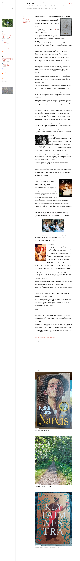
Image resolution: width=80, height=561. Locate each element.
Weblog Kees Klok (5, 74)
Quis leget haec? (5, 41)
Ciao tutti (4, 46)
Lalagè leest (4, 69)
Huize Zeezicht (5, 57)
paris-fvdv (4, 34)
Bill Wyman (4, 42)
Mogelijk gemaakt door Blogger (49, 555)
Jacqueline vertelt (5, 52)
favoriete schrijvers (26, 21)
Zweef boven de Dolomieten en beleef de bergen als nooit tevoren (7, 48)
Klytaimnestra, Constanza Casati (47, 547)
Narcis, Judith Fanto (42, 430)
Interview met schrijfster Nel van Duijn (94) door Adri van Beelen (7, 59)
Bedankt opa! (4, 75)
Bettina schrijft (36, 3)
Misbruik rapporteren (6, 14)
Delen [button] (24, 14)
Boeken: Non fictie (49, 8)
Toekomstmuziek (5, 65)
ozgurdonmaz (51, 557)
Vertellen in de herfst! (6, 53)
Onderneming (40, 8)
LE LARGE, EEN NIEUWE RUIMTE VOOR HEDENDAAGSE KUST (7, 36)
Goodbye (4, 80)
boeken (24, 18)
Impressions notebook (6, 79)
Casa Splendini (5, 64)
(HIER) (54, 29)
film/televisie (25, 22)
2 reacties (38, 432)
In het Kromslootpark (43, 486)
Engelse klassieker (26, 19)
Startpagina (29, 8)
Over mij (35, 8)
